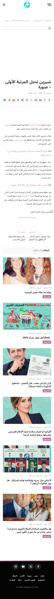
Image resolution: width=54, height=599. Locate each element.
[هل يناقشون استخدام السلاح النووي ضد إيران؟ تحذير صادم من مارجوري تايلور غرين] (27, 507)
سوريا (29, 576)
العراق (15, 576)
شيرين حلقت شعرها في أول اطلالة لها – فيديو (29, 185)
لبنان (42, 576)
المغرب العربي (29, 580)
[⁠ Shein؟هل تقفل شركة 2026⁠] (27, 316)
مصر (36, 576)
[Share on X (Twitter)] (45, 99)
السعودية (41, 580)
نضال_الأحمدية (34, 125)
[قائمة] (49, 4)
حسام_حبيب (18, 140)
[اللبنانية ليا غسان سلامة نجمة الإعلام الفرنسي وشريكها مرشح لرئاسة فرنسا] (27, 410)
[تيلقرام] (9, 99)
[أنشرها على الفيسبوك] (49, 99)
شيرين (7, 125)
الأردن (22, 576)
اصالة (37, 170)
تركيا (20, 580)
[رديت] (14, 99)
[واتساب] (31, 99)
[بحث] (4, 4)
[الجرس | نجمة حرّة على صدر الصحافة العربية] (27, 4)
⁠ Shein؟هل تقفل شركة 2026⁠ (37, 337)
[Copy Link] (27, 99)
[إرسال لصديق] (36, 99)
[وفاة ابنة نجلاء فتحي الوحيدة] (27, 270)
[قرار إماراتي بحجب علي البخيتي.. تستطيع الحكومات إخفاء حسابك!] (27, 361)
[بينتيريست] (22, 99)
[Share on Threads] (5, 99)
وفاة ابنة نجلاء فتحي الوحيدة (38, 292)
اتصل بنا (12, 580)
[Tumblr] (18, 99)
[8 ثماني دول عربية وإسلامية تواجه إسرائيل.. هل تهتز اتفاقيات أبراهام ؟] (27, 458)
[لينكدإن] (40, 99)
